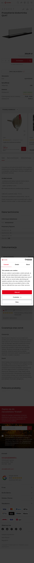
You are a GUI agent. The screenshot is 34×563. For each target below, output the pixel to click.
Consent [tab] (6, 264)
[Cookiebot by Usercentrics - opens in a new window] (25, 260)
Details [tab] (17, 264)
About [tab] (28, 264)
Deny (17, 302)
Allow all (17, 292)
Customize (16, 297)
